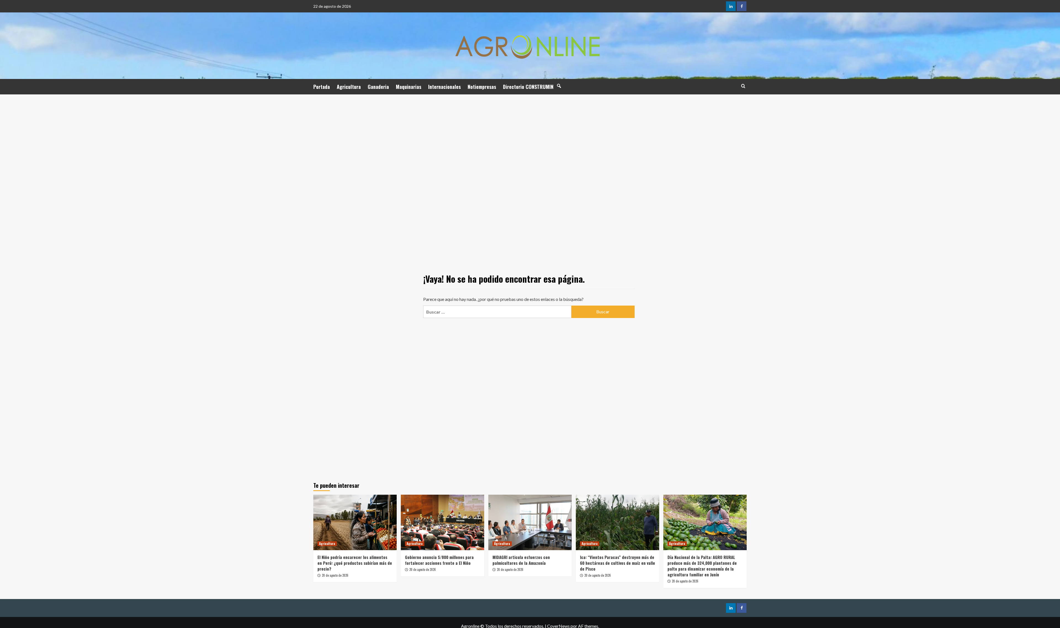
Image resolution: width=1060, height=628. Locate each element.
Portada (321, 86)
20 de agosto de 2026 (335, 575)
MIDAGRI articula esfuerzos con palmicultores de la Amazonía (521, 560)
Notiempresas (482, 86)
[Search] (743, 86)
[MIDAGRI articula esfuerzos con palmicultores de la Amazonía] (530, 522)
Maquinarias (408, 86)
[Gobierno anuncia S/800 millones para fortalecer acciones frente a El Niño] (442, 522)
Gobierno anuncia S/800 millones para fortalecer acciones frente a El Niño (439, 560)
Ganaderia (378, 86)
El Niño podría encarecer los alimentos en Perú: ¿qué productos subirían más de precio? (354, 563)
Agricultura (349, 86)
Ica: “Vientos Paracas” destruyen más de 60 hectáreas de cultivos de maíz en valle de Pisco (617, 563)
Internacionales (444, 86)
